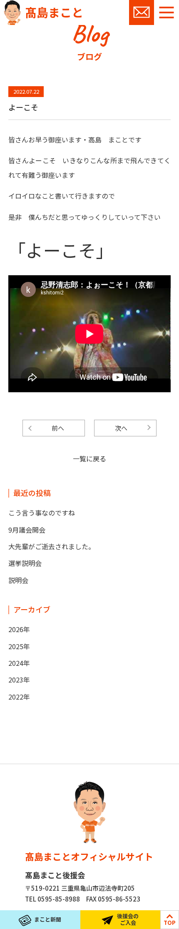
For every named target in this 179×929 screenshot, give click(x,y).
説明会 (18, 580)
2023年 (19, 680)
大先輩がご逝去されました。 (51, 546)
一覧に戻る (89, 458)
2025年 (19, 646)
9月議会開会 (26, 530)
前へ (58, 427)
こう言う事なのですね (41, 513)
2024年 (19, 663)
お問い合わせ (141, 12)
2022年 (19, 697)
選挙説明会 (25, 563)
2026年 (19, 629)
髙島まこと (54, 12)
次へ (121, 427)
